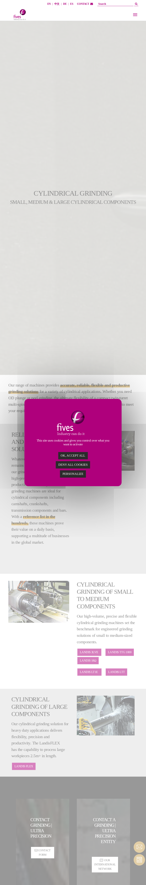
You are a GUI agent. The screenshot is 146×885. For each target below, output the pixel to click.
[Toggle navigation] (135, 14)
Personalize (73, 473)
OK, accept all (73, 455)
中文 (57, 3)
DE (65, 3)
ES (71, 3)
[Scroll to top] (139, 875)
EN (49, 3)
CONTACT (83, 3)
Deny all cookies (73, 464)
